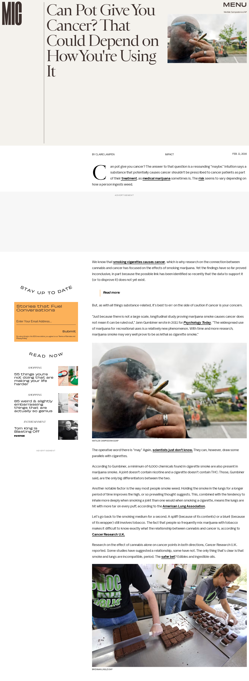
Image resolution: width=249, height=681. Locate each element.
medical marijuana (156, 178)
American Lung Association (184, 506)
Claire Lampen (105, 154)
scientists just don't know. (173, 450)
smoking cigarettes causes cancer (139, 262)
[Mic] (12, 13)
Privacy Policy (21, 338)
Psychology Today (197, 322)
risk (201, 178)
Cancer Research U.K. (108, 534)
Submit (69, 331)
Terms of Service (65, 336)
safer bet (168, 556)
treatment (129, 178)
